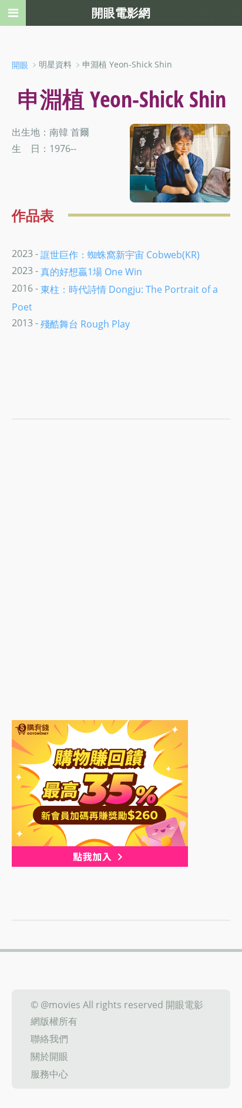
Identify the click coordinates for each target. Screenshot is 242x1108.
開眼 (20, 64)
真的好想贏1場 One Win (91, 271)
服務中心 (49, 1073)
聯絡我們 (49, 1038)
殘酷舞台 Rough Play (85, 323)
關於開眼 (49, 1056)
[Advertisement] (121, 593)
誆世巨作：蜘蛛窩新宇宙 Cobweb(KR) (120, 254)
